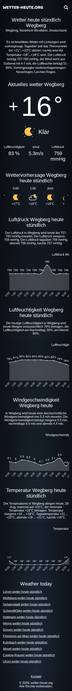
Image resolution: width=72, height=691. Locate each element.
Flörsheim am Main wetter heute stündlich (31, 636)
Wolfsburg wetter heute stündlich (25, 598)
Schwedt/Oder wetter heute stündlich (28, 610)
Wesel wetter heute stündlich (22, 648)
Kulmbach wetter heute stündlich (25, 642)
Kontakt (36, 676)
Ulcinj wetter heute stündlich (22, 661)
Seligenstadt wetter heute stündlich (26, 604)
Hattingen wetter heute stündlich (25, 617)
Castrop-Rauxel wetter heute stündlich (29, 655)
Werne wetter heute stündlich (22, 623)
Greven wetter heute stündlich (23, 629)
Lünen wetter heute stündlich (22, 591)
